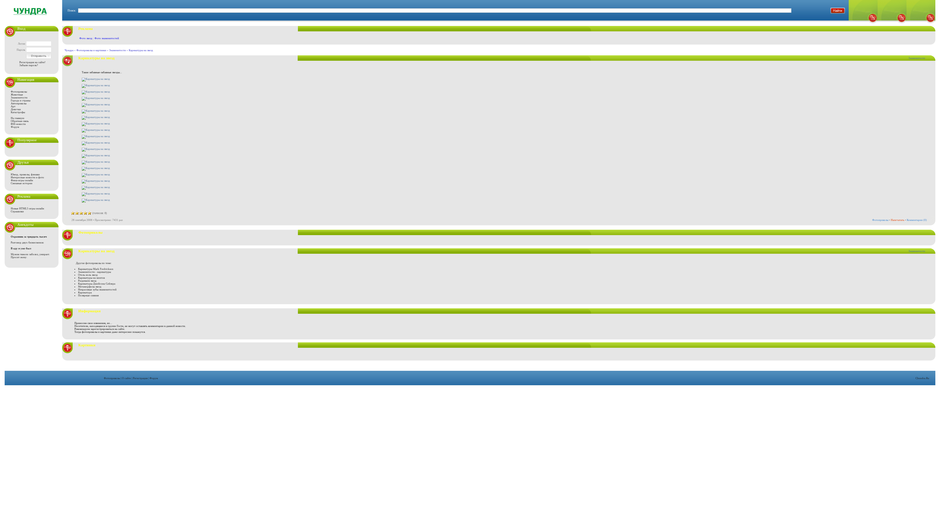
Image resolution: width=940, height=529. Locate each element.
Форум (15, 126)
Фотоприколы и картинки (91, 50)
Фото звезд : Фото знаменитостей (99, 38)
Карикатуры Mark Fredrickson (95, 268)
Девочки (16, 109)
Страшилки (17, 211)
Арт (13, 106)
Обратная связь (20, 121)
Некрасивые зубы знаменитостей (97, 289)
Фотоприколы (19, 91)
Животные (17, 94)
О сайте (126, 378)
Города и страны (20, 100)
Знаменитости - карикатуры (94, 271)
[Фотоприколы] (863, 25)
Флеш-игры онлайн (22, 180)
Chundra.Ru (922, 378)
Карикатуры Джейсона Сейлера (96, 283)
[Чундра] (920, 25)
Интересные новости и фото (27, 177)
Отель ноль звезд (88, 274)
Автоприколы (18, 103)
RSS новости (18, 123)
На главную (17, 118)
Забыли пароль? (28, 65)
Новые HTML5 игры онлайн (27, 208)
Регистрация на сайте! (32, 62)
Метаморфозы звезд (89, 286)
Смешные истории (21, 183)
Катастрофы (18, 112)
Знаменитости (19, 97)
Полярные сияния (88, 295)
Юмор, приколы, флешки (25, 174)
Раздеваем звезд (87, 280)
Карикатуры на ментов (91, 277)
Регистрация (140, 378)
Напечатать (897, 219)
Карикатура (85, 292)
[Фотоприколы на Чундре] (31, 18)
